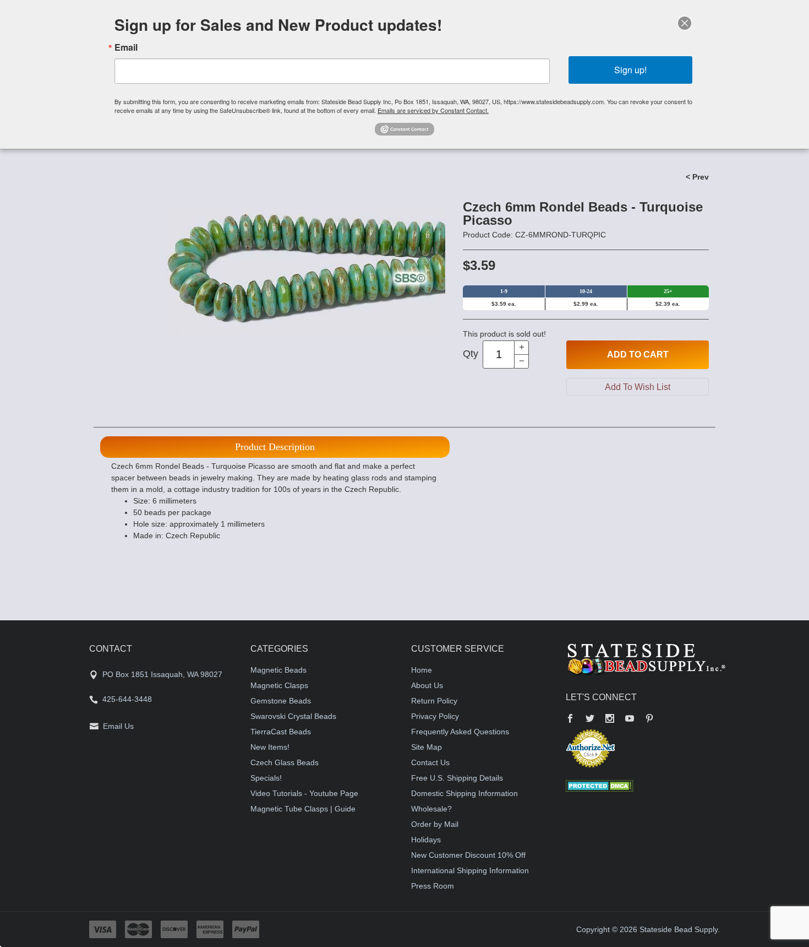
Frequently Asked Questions (460, 731)
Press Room (432, 885)
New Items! (269, 747)
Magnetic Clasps (279, 685)
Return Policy (434, 700)
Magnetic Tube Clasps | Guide (303, 808)
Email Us (118, 726)
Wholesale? (431, 808)
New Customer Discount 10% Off (468, 855)
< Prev (697, 176)
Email (126, 47)
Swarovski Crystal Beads (293, 716)
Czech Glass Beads (284, 762)
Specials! (266, 777)
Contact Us (430, 762)
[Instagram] (609, 719)
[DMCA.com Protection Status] (599, 785)
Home (421, 669)
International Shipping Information (470, 870)
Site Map (426, 747)
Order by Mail (434, 824)
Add (638, 354)
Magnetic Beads (278, 669)
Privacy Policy (435, 716)
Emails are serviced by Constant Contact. (433, 110)
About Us (427, 685)
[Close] (684, 23)
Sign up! (630, 69)
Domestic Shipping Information (464, 793)
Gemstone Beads (280, 700)
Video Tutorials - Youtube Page (304, 793)
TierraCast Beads (280, 731)
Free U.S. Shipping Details (457, 777)
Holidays (426, 839)
